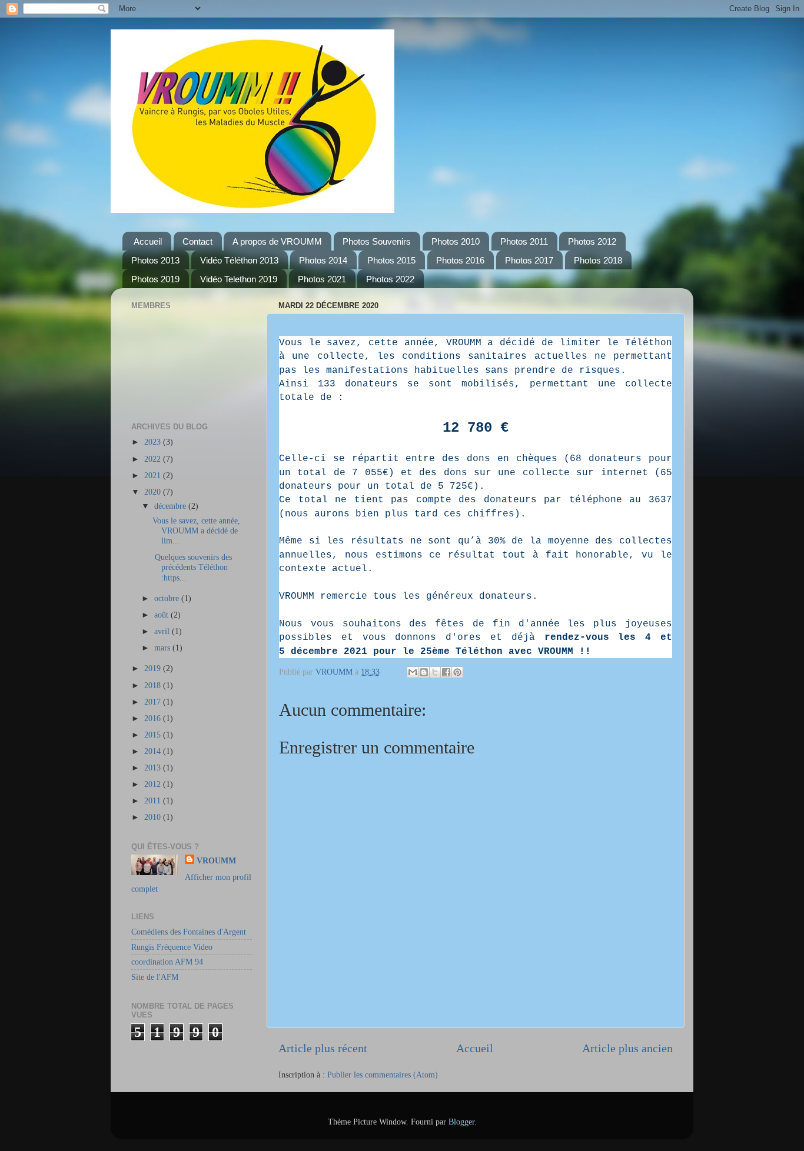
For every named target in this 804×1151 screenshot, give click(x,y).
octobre (167, 598)
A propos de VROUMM (277, 241)
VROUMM (216, 860)
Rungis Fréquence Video (171, 947)
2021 (153, 475)
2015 (153, 734)
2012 (153, 784)
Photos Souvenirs (377, 241)
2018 (153, 685)
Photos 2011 (524, 241)
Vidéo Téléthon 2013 (239, 260)
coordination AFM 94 (167, 961)
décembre (171, 506)
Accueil (148, 241)
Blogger (461, 1121)
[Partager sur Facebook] (446, 672)
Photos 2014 (323, 260)
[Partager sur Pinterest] (457, 672)
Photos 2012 (592, 241)
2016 (153, 718)
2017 (153, 701)
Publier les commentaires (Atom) (382, 1074)
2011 (153, 800)
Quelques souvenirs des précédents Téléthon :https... (192, 567)
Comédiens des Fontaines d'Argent (188, 931)
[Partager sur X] (435, 672)
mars (163, 647)
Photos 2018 (598, 260)
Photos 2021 (322, 279)
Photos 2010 (455, 241)
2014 (153, 751)
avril (163, 631)
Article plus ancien (627, 1048)
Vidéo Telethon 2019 (238, 279)
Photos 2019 (155, 279)
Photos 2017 (529, 260)
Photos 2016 (460, 260)
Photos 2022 (390, 279)
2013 (153, 767)
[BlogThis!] (424, 672)
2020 (153, 491)
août (162, 614)
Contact (197, 241)
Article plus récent (322, 1048)
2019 (153, 668)
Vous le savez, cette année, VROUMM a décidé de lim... (196, 531)
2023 (153, 441)
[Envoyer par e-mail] (412, 672)
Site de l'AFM (154, 977)
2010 (153, 817)
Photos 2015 (391, 260)
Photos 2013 (155, 260)
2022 (153, 458)
